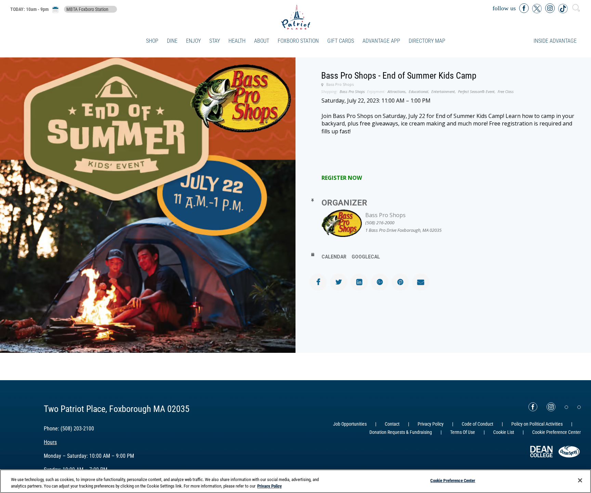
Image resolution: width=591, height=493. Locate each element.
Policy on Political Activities (537, 424)
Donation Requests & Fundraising (400, 432)
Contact (392, 424)
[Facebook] (532, 406)
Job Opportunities (350, 424)
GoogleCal (366, 256)
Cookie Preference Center (452, 480)
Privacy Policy (431, 424)
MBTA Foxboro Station (87, 9)
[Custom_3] (566, 407)
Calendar (333, 256)
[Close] (580, 480)
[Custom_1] (579, 407)
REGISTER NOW (341, 178)
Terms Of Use (462, 432)
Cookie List (503, 432)
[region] (295, 481)
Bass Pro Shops (385, 215)
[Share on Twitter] (338, 282)
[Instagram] (551, 406)
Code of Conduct (477, 424)
